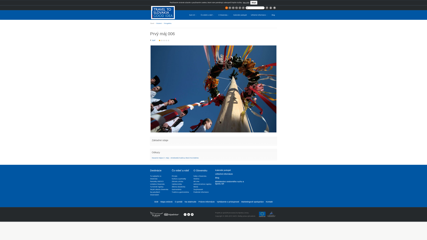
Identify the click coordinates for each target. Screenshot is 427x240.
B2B (156, 202)
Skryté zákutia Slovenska (159, 189)
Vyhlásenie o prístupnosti (228, 202)
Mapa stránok (166, 202)
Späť (153, 40)
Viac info (246, 2)
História (196, 179)
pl (240, 8)
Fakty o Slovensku (199, 176)
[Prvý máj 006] (213, 88)
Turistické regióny (156, 187)
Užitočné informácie (258, 15)
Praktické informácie (201, 192)
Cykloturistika (177, 184)
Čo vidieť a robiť (207, 15)
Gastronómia (176, 189)
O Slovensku (223, 15)
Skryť (254, 3)
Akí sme (196, 181)
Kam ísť (192, 15)
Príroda (174, 176)
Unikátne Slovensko (157, 184)
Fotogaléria (167, 23)
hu (237, 8)
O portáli (178, 202)
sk (226, 8)
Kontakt (269, 202)
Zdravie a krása (177, 181)
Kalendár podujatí (240, 15)
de (233, 8)
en (230, 8)
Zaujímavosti (198, 189)
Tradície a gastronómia (180, 192)
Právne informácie (206, 202)
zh (243, 8)
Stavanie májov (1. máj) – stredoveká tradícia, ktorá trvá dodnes (175, 158)
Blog (273, 15)
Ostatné (159, 23)
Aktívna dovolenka (178, 187)
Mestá (195, 187)
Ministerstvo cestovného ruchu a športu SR (229, 182)
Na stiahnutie (190, 202)
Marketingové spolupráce (252, 202)
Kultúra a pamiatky (179, 179)
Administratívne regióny (202, 184)
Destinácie (155, 170)
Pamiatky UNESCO (157, 181)
